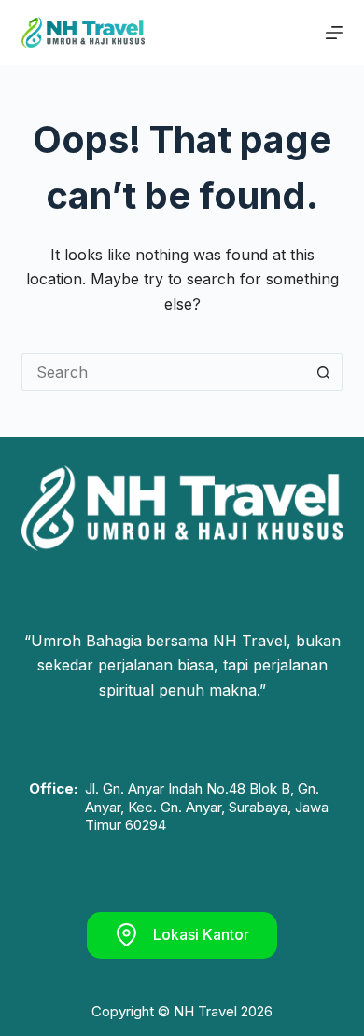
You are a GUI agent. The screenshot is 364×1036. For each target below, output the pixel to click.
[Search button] (324, 372)
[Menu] (334, 32)
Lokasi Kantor (201, 934)
